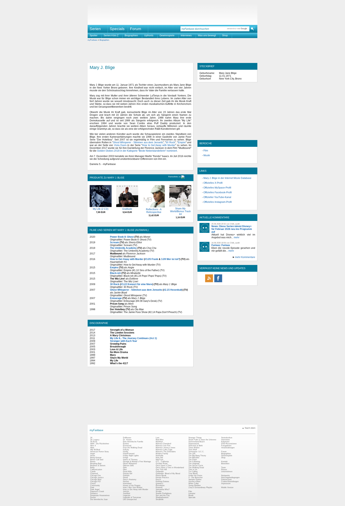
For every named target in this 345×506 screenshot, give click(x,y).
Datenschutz (226, 480)
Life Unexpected (130, 499)
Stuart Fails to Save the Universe (202, 440)
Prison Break (161, 476)
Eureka (126, 444)
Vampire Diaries (194, 480)
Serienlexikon (226, 438)
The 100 (191, 454)
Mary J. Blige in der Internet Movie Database (227, 178)
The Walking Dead (196, 468)
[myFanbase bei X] (227, 282)
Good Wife (127, 472)
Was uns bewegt (207, 35)
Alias (92, 448)
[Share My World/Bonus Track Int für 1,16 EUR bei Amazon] (180, 205)
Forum (135, 29)
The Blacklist (193, 458)
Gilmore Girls (128, 466)
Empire (182, 142)
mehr (236, 237)
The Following (194, 462)
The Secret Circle (195, 466)
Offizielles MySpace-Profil (217, 187)
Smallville (160, 499)
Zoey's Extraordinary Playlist (200, 487)
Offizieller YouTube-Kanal (217, 197)
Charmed (94, 474)
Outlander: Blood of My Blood (168, 474)
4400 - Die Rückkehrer (99, 444)
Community (95, 485)
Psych (158, 480)
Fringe (125, 458)
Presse (224, 470)
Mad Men (160, 440)
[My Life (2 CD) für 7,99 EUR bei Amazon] (101, 206)
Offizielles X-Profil (213, 182)
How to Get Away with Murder (158, 145)
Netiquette (225, 476)
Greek (125, 478)
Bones (92, 462)
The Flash (192, 460)
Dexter (93, 497)
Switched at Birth (195, 446)
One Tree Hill (161, 470)
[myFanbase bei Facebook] (218, 282)
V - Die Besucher (195, 478)
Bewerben (225, 464)
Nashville (159, 456)
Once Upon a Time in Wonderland (170, 468)
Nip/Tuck (159, 460)
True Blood (192, 474)
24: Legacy (94, 440)
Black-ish (115, 273)
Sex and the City (163, 495)
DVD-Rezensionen (229, 444)
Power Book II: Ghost (122, 236)
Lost (157, 438)
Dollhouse (127, 438)
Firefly (125, 452)
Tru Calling (192, 472)
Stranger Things (195, 438)
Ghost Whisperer (130, 464)
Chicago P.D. (95, 481)
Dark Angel (94, 489)
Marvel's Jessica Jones (165, 448)
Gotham (126, 476)
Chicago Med (95, 480)
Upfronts (148, 35)
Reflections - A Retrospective (154, 211)
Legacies (126, 495)
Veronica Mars (194, 481)
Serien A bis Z (111, 35)
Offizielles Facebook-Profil (217, 192)
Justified (126, 493)
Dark (92, 487)
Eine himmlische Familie (133, 442)
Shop (225, 35)
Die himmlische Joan (99, 499)
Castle (93, 472)
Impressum (226, 483)
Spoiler (93, 35)
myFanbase (92, 40)
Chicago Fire (95, 476)
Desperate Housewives (100, 495)
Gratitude (127, 209)
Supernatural (193, 444)
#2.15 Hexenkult (173, 289)
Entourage (116, 298)
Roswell (159, 487)
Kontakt (224, 462)
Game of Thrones (130, 460)
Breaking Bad (95, 464)
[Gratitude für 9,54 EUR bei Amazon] (127, 206)
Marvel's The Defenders (166, 452)
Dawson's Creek (97, 491)
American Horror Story (99, 452)
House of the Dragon (131, 485)
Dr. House (127, 440)
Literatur (191, 493)
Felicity (126, 450)
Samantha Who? (163, 489)
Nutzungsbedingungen (230, 478)
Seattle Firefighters (164, 493)
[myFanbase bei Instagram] (236, 282)
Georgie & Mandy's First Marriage (137, 462)
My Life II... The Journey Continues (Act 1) (133, 338)
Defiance (94, 493)
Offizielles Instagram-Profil (217, 202)
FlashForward (128, 454)
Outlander (160, 472)
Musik (206, 155)
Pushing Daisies (162, 481)
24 (91, 438)
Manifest (159, 442)
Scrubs (159, 491)
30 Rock (170, 142)
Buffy (92, 468)
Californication (96, 470)
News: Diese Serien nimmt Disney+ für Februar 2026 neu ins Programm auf (231, 229)
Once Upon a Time (164, 466)
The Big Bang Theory (197, 456)
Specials (117, 29)
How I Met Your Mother (132, 487)
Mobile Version (227, 487)
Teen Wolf (192, 450)
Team (223, 468)
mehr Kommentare (245, 257)
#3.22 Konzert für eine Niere (137, 284)
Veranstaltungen (228, 448)
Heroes (126, 481)
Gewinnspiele (167, 35)
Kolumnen (225, 442)
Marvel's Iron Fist (163, 446)
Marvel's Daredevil (163, 444)
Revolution (160, 485)
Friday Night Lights (131, 456)
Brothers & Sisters (97, 466)
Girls (125, 468)
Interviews (186, 35)
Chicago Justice (97, 478)
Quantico (159, 483)
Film (205, 150)
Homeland (127, 483)
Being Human (95, 458)
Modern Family (162, 454)
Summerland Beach (196, 442)
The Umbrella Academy (123, 248)
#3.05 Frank (151, 259)
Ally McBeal (95, 450)
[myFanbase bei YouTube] (245, 282)
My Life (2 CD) (100, 209)
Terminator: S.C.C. (196, 452)
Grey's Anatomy (129, 480)
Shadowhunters (162, 497)
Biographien (131, 35)
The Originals (193, 464)
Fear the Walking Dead (132, 448)
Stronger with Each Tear (123, 341)
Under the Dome (195, 476)
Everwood (127, 446)
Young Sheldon (194, 485)
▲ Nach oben (248, 428)
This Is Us (192, 470)
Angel (92, 454)
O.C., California (162, 462)
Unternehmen (226, 472)
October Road (161, 464)
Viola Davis (120, 145)
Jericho (126, 491)
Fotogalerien (226, 446)
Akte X (93, 446)
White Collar (193, 483)
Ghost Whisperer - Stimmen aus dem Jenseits (138, 142)
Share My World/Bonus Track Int (180, 211)
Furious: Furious (220, 245)
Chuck (93, 483)
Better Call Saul (96, 460)
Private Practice (162, 478)
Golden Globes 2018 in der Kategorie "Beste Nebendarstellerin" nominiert (137, 150)
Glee (125, 470)
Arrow (92, 456)
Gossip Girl (127, 474)
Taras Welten (193, 448)
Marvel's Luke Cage (164, 450)
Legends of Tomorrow (132, 497)
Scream (114, 242)
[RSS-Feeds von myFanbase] (209, 282)
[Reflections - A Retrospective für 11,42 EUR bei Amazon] (154, 206)
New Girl (159, 458)
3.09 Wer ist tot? (170, 259)
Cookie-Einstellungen (230, 481)
